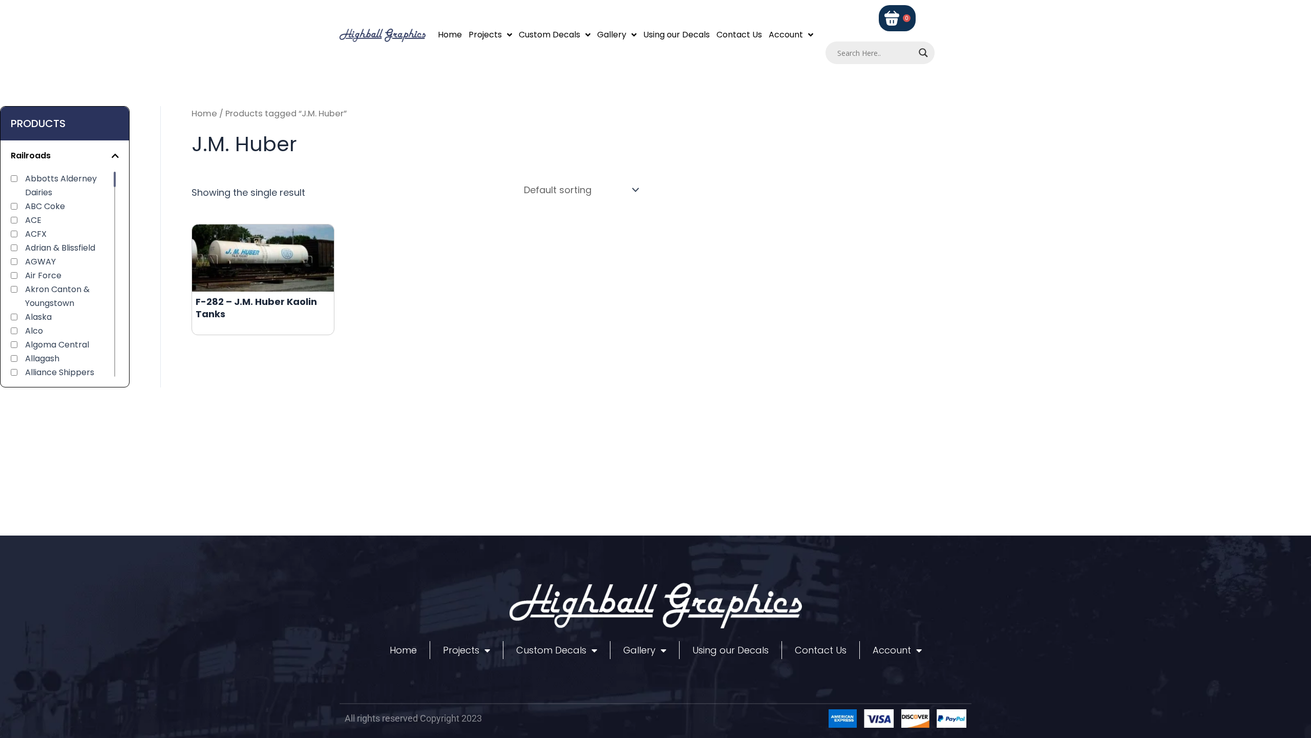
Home (450, 34)
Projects (485, 34)
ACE (33, 220)
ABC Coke (45, 206)
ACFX (36, 234)
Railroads (31, 155)
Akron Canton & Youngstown (57, 296)
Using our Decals (676, 34)
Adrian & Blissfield (60, 248)
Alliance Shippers (59, 372)
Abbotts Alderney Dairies (61, 185)
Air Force (43, 275)
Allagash (42, 358)
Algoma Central (57, 345)
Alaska (38, 317)
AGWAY (40, 262)
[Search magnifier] (923, 53)
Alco (34, 331)
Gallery (611, 34)
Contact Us (739, 34)
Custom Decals (549, 34)
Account (786, 34)
